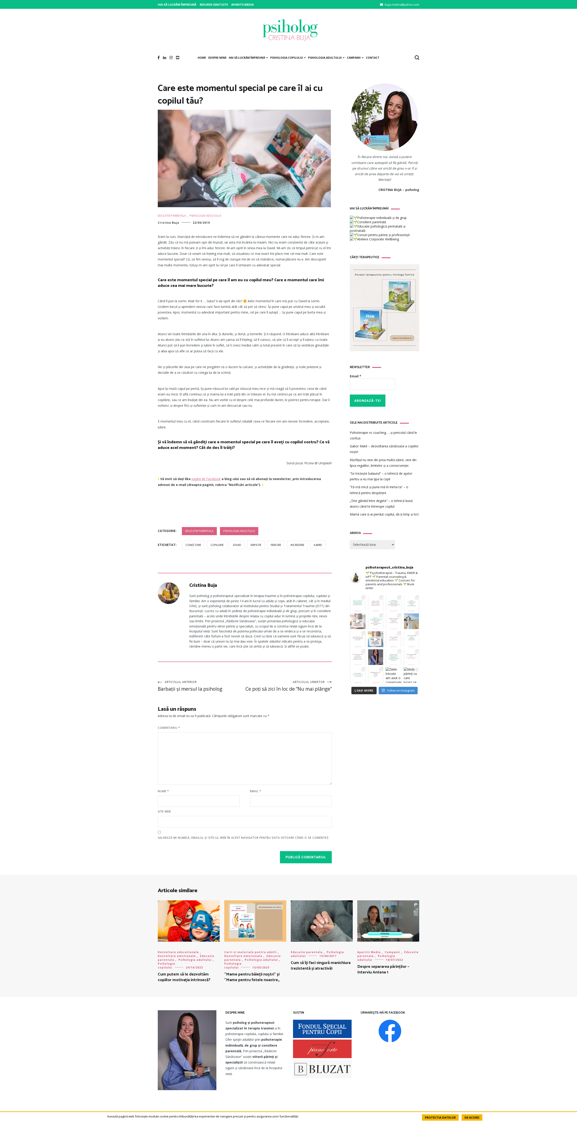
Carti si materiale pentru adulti (250, 952)
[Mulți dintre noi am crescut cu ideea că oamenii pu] (411, 639)
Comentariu (169, 728)
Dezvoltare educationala (178, 952)
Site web (164, 811)
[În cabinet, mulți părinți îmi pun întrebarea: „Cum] (376, 621)
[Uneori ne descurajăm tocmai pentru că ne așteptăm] (376, 639)
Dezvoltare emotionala (177, 956)
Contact (372, 58)
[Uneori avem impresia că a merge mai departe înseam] (393, 621)
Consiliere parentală (371, 222)
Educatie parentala (172, 216)
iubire (318, 545)
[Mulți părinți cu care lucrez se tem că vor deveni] (411, 675)
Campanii (354, 58)
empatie (256, 545)
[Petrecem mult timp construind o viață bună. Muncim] (376, 603)
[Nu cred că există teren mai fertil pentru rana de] (376, 657)
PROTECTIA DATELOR (440, 1117)
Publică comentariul (306, 857)
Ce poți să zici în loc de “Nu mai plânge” (288, 686)
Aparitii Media (242, 4)
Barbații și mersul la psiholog (190, 686)
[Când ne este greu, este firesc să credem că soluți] (358, 675)
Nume (163, 791)
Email (255, 791)
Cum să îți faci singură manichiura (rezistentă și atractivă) (320, 965)
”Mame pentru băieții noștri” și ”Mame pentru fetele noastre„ (252, 977)
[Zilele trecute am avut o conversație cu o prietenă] (393, 675)
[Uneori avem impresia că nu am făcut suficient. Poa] (358, 657)
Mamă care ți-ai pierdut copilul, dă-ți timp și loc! (384, 514)
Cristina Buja (168, 223)
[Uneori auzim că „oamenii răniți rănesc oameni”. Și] (411, 657)
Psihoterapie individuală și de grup (382, 218)
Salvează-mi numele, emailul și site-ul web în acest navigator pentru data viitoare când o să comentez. (244, 838)
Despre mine (217, 58)
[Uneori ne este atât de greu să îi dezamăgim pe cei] (358, 621)
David (237, 545)
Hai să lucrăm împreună (177, 4)
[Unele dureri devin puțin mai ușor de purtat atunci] (411, 621)
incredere (297, 545)
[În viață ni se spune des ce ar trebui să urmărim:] (376, 675)
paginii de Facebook (206, 479)
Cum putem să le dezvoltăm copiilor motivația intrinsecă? (184, 977)
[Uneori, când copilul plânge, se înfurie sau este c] (393, 603)
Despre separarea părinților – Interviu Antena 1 (383, 969)
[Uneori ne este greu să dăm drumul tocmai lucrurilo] (411, 603)
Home (202, 58)
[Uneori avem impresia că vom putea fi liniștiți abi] (358, 603)
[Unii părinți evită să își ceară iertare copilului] (393, 657)
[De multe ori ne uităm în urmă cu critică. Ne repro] (393, 639)
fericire (276, 545)
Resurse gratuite (214, 4)
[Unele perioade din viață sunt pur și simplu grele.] (358, 639)
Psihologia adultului (325, 58)
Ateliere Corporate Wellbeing (378, 239)
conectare (193, 545)
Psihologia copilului (286, 58)
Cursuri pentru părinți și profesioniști (383, 235)
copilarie (217, 545)
